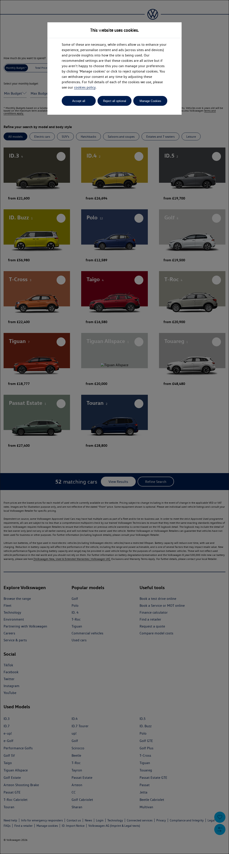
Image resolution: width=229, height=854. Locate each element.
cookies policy (84, 87)
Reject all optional (114, 101)
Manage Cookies (150, 101)
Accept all (78, 101)
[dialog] (114, 427)
